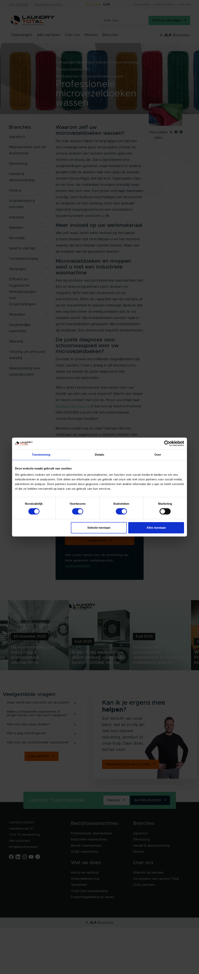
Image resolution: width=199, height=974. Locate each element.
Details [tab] (99, 454)
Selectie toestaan (98, 527)
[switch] (77, 511)
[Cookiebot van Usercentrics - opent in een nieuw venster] (167, 443)
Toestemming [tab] (41, 454)
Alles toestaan (156, 527)
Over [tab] (157, 454)
